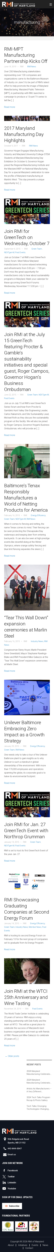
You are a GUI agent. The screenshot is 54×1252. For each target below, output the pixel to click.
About (11, 1245)
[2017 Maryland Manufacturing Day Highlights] (27, 120)
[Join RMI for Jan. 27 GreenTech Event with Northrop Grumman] (27, 806)
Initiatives (22, 1245)
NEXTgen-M (9, 252)
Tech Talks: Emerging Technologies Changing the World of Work (38, 1108)
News (45, 1245)
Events (35, 1245)
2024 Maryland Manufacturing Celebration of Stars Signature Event (39, 1081)
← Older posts (12, 1056)
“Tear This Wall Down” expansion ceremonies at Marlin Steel (26, 627)
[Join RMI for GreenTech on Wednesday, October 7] (27, 213)
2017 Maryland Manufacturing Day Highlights (23, 134)
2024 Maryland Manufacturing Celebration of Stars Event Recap (39, 1073)
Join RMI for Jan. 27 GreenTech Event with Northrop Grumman (26, 830)
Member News (35, 927)
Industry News (37, 641)
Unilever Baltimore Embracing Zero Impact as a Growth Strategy (24, 732)
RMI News (31, 66)
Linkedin (12, 1182)
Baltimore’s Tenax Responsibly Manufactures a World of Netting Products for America (26, 498)
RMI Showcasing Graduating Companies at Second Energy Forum (26, 909)
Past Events (20, 252)
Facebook (13, 1170)
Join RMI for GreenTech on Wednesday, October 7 (26, 237)
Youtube (12, 1188)
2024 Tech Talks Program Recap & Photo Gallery (38, 1099)
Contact (29, 1248)
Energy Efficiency (38, 515)
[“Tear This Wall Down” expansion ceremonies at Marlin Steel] (27, 589)
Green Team (36, 249)
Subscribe (14, 1206)
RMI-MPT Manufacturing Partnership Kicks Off (25, 55)
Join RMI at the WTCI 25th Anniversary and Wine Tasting (26, 997)
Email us (12, 1154)
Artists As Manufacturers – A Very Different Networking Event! (39, 1090)
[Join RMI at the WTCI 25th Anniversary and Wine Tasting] (27, 973)
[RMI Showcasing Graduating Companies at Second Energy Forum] (27, 883)
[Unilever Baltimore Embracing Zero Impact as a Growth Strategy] (27, 699)
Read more (9, 107)
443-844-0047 (15, 1148)
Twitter (11, 1176)
